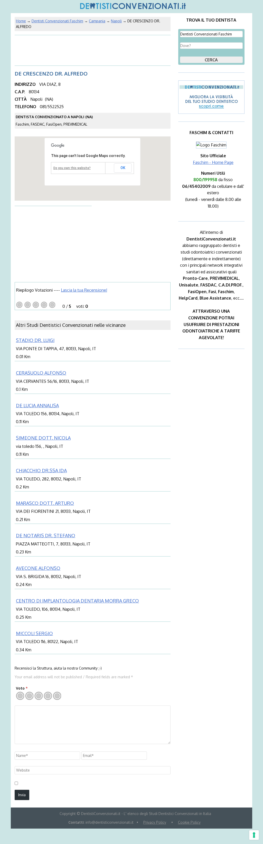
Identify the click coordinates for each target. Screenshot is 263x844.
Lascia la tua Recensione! (84, 290)
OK (122, 168)
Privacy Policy (154, 822)
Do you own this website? (72, 168)
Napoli (116, 21)
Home (21, 21)
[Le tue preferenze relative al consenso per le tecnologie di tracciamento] (254, 835)
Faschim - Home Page (213, 162)
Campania (97, 21)
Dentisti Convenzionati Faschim (57, 21)
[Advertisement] (56, 50)
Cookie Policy (189, 822)
